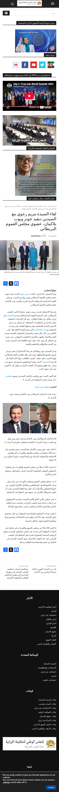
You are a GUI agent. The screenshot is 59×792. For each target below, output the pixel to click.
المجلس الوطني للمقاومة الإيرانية (41, 148)
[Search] (6, 13)
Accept (51, 787)
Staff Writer (35, 236)
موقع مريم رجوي (42, 386)
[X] (11, 283)
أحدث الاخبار (52, 206)
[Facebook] (16, 283)
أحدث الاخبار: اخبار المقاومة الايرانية (34, 206)
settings (6, 782)
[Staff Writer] (45, 236)
